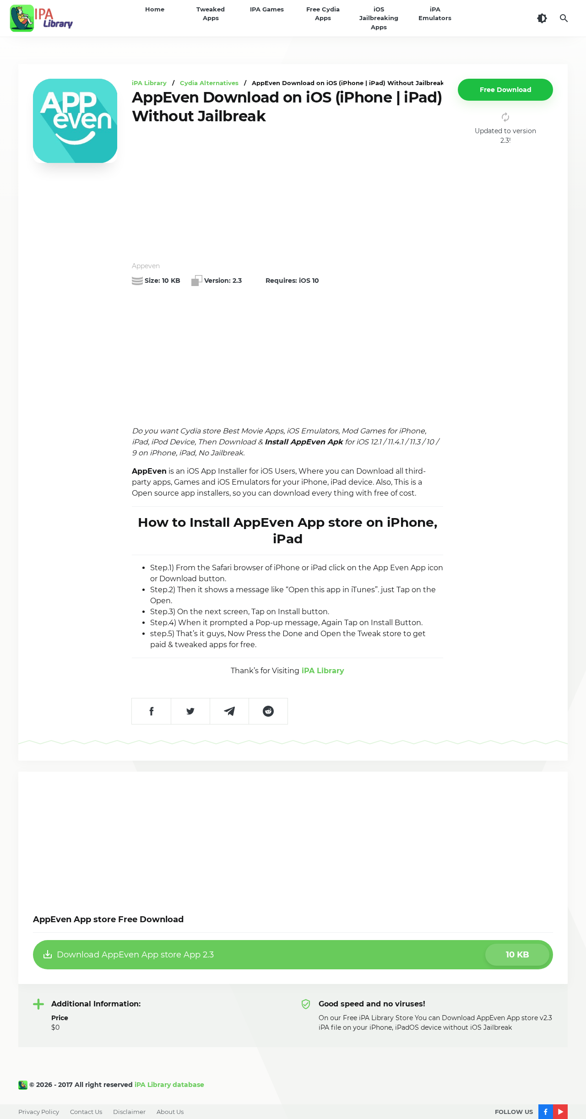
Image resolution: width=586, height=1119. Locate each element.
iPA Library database (169, 1085)
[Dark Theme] (542, 18)
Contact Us (86, 1111)
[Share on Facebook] (151, 711)
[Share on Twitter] (190, 711)
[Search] (564, 18)
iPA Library (321, 670)
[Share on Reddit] (268, 711)
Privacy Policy (38, 1111)
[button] (505, 90)
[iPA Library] (23, 1085)
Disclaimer (129, 1111)
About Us (170, 1111)
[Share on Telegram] (229, 711)
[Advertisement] (287, 194)
